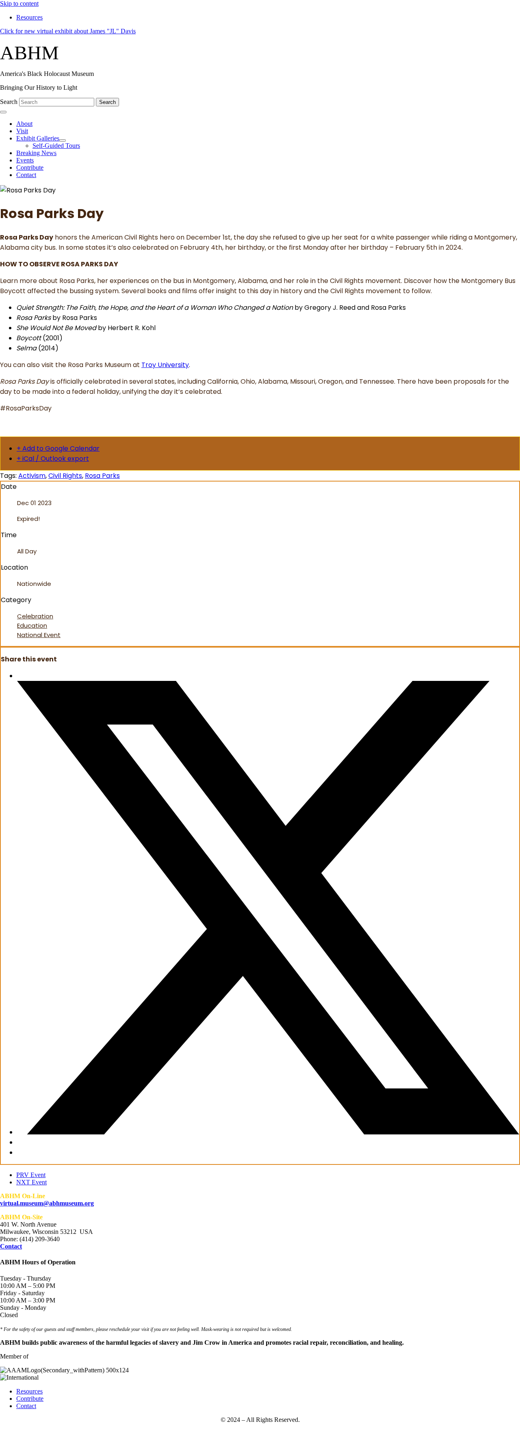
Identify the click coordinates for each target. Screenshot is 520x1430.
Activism (32, 475)
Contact (11, 1246)
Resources (29, 1391)
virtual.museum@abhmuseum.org (47, 1203)
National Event (39, 635)
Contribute (29, 1398)
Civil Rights (65, 475)
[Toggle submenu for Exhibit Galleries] (62, 140)
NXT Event (31, 1182)
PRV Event (31, 1174)
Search (9, 101)
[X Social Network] (268, 1132)
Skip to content (19, 3)
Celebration (35, 616)
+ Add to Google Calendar (58, 448)
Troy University (165, 364)
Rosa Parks (102, 475)
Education (32, 625)
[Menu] (3, 112)
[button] (68, 31)
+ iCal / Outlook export (53, 458)
